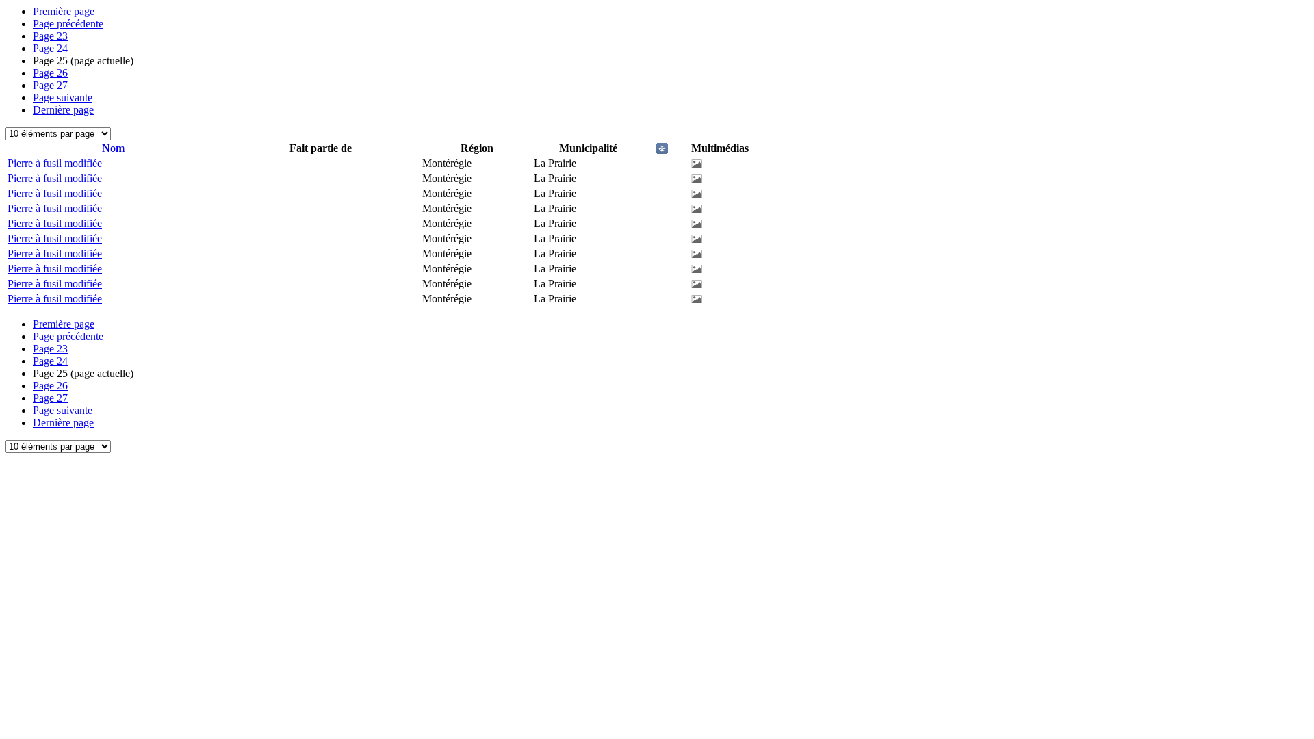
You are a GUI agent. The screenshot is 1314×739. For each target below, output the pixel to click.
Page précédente (68, 23)
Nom (113, 148)
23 (50, 36)
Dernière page (63, 110)
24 (50, 48)
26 (50, 73)
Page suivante (62, 97)
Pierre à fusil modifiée (55, 163)
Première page (63, 11)
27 (50, 85)
